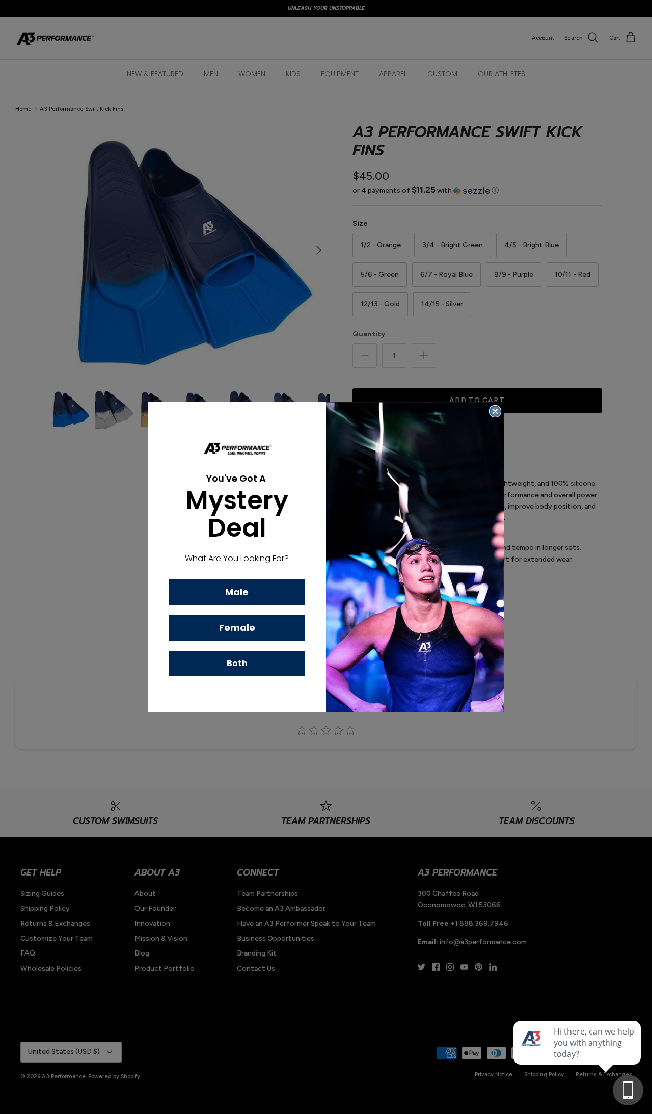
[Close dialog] (495, 411)
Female (237, 627)
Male (237, 592)
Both (237, 663)
